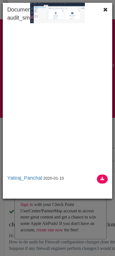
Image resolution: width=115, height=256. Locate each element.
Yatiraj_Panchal (24, 178)
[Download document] (102, 179)
